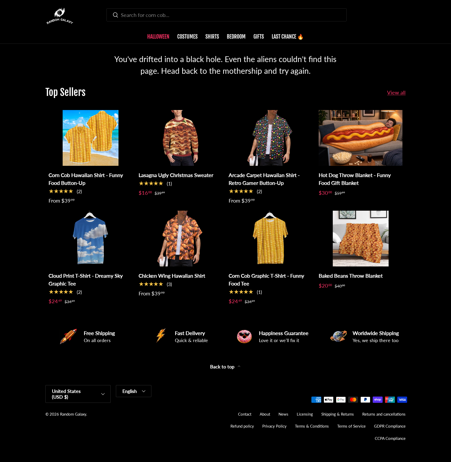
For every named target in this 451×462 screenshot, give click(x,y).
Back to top (223, 366)
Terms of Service (351, 426)
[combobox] (226, 15)
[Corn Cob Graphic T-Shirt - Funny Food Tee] (270, 238)
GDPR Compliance (390, 426)
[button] (402, 16)
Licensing (305, 414)
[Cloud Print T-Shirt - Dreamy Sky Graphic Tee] (90, 238)
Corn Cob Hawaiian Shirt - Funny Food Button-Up (86, 179)
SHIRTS (212, 36)
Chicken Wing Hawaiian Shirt (172, 275)
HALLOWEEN (158, 36)
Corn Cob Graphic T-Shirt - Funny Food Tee (266, 279)
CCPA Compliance (390, 438)
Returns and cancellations (384, 414)
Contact (244, 414)
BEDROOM (236, 36)
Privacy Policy (274, 426)
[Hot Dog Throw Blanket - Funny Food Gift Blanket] (360, 138)
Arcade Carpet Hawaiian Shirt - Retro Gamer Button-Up (264, 179)
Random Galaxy (73, 414)
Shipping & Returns (337, 414)
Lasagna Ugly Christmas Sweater (176, 175)
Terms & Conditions (312, 426)
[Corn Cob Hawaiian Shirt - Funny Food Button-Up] (90, 138)
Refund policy (242, 426)
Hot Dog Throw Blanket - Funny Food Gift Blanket (355, 179)
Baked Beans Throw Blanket (351, 275)
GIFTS (258, 36)
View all (396, 92)
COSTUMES (187, 36)
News (283, 414)
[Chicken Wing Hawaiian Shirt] (180, 238)
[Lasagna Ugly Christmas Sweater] (180, 138)
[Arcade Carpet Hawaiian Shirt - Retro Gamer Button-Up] (270, 138)
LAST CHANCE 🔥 (288, 36)
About (265, 414)
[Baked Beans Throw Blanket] (360, 238)
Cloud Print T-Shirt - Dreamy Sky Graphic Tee (86, 279)
